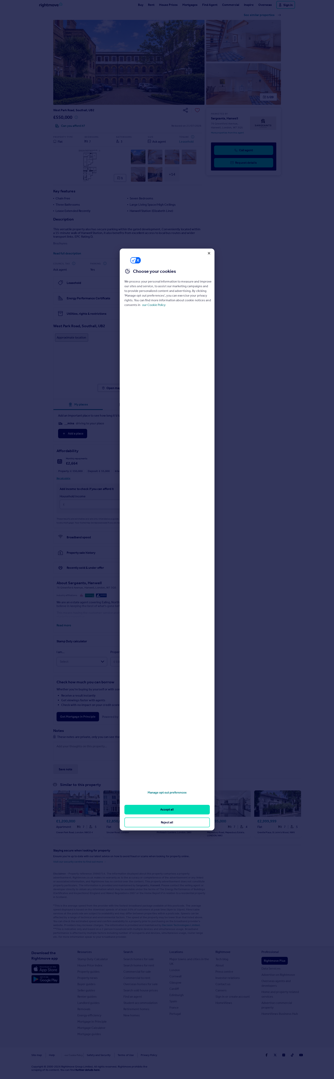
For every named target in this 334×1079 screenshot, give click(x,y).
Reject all (167, 822)
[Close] (209, 253)
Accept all (167, 809)
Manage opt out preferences (167, 792)
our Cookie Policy (154, 305)
